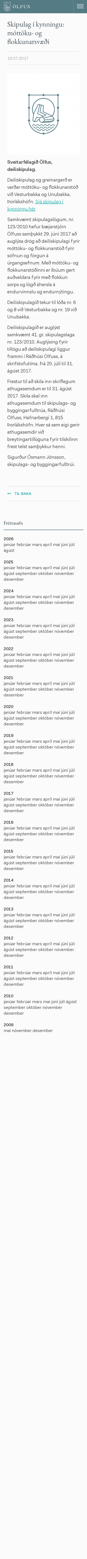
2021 (8, 678)
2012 (8, 938)
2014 (8, 880)
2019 (8, 736)
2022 (8, 649)
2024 (8, 591)
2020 (8, 707)
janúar (10, 545)
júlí (72, 545)
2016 (8, 823)
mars (37, 545)
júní (65, 545)
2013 (8, 909)
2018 (8, 765)
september (26, 574)
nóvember (64, 574)
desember (14, 580)
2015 (8, 852)
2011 (8, 967)
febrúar (24, 545)
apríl (48, 545)
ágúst (9, 551)
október (46, 574)
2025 (8, 562)
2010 (8, 996)
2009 (8, 1025)
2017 (8, 794)
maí (57, 545)
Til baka (22, 494)
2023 (8, 620)
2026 (8, 539)
